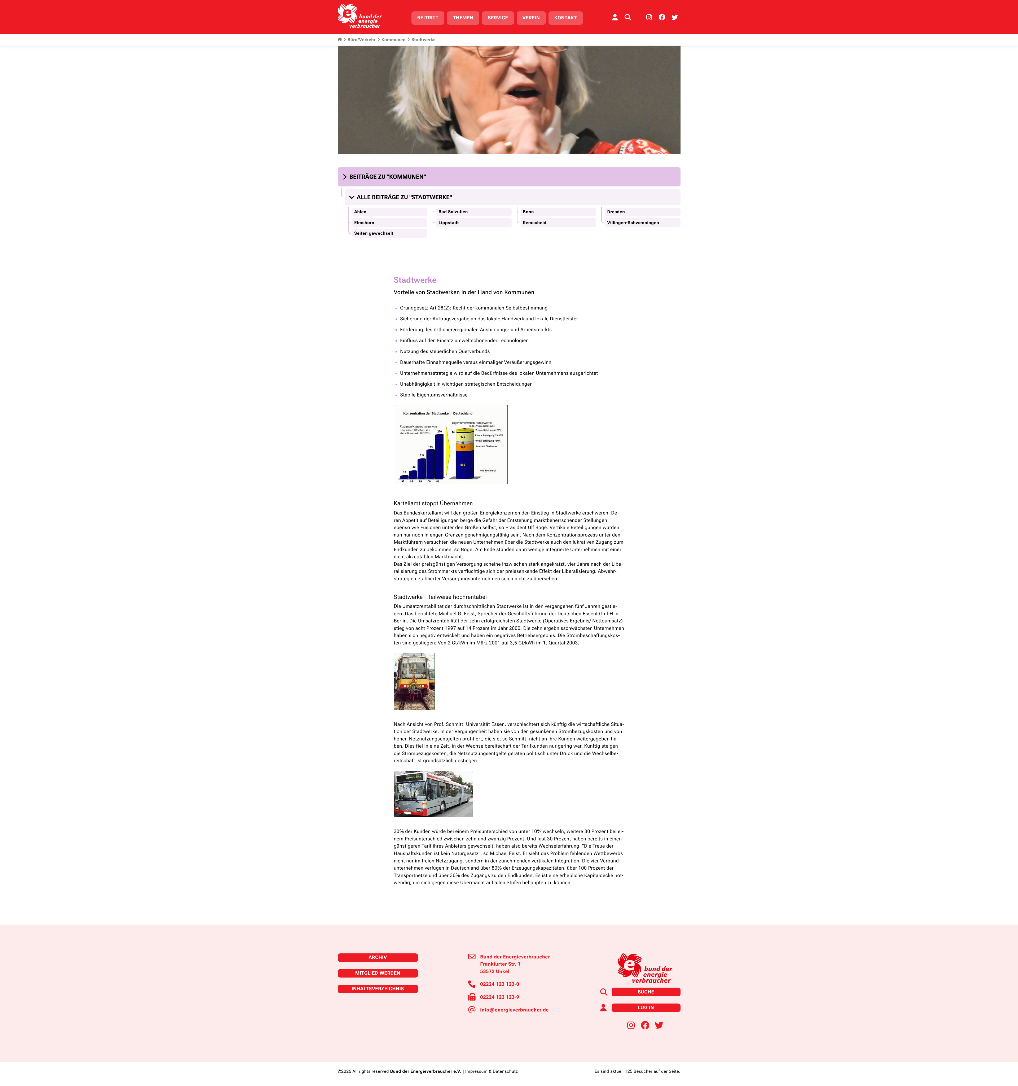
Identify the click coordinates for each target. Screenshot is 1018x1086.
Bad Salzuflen (453, 211)
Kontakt (565, 18)
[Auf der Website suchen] (627, 17)
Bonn (528, 211)
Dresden (616, 211)
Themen (463, 18)
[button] (385, 176)
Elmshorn (364, 222)
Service (498, 18)
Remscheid (534, 222)
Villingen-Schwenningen (633, 222)
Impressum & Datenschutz (491, 1071)
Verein (531, 18)
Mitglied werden (377, 973)
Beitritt (427, 18)
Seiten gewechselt (373, 233)
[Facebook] (662, 17)
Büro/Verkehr (362, 39)
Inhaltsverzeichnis (378, 989)
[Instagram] (649, 17)
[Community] (614, 17)
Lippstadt (448, 222)
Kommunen (393, 39)
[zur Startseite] (360, 15)
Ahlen (360, 211)
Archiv (377, 957)
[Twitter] (674, 17)
